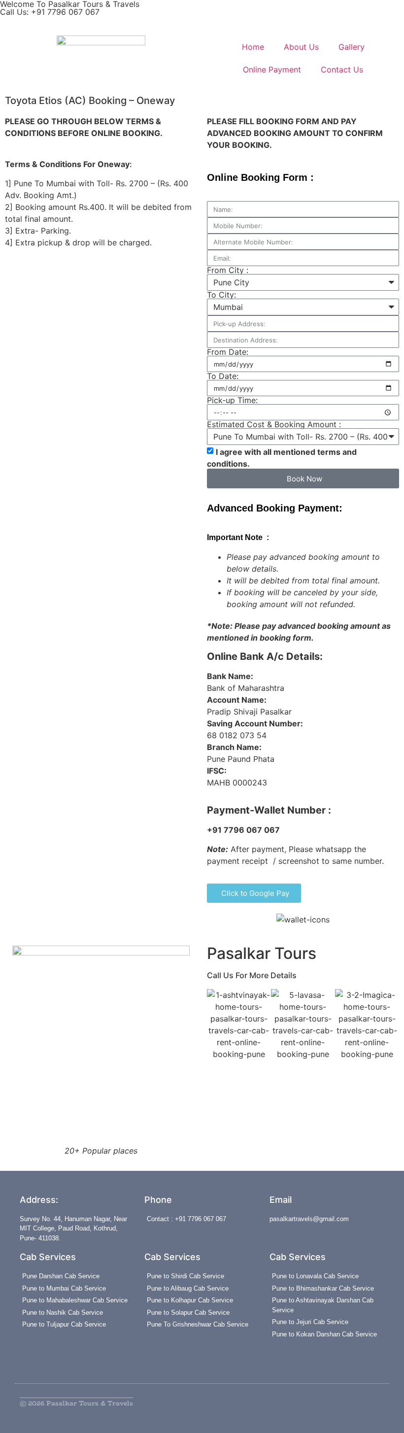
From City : (227, 270)
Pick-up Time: (232, 400)
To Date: (222, 376)
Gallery (351, 47)
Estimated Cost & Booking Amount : (274, 424)
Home (253, 47)
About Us (301, 47)
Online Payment (272, 69)
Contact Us (342, 69)
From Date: (227, 352)
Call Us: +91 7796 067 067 (50, 12)
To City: (221, 295)
